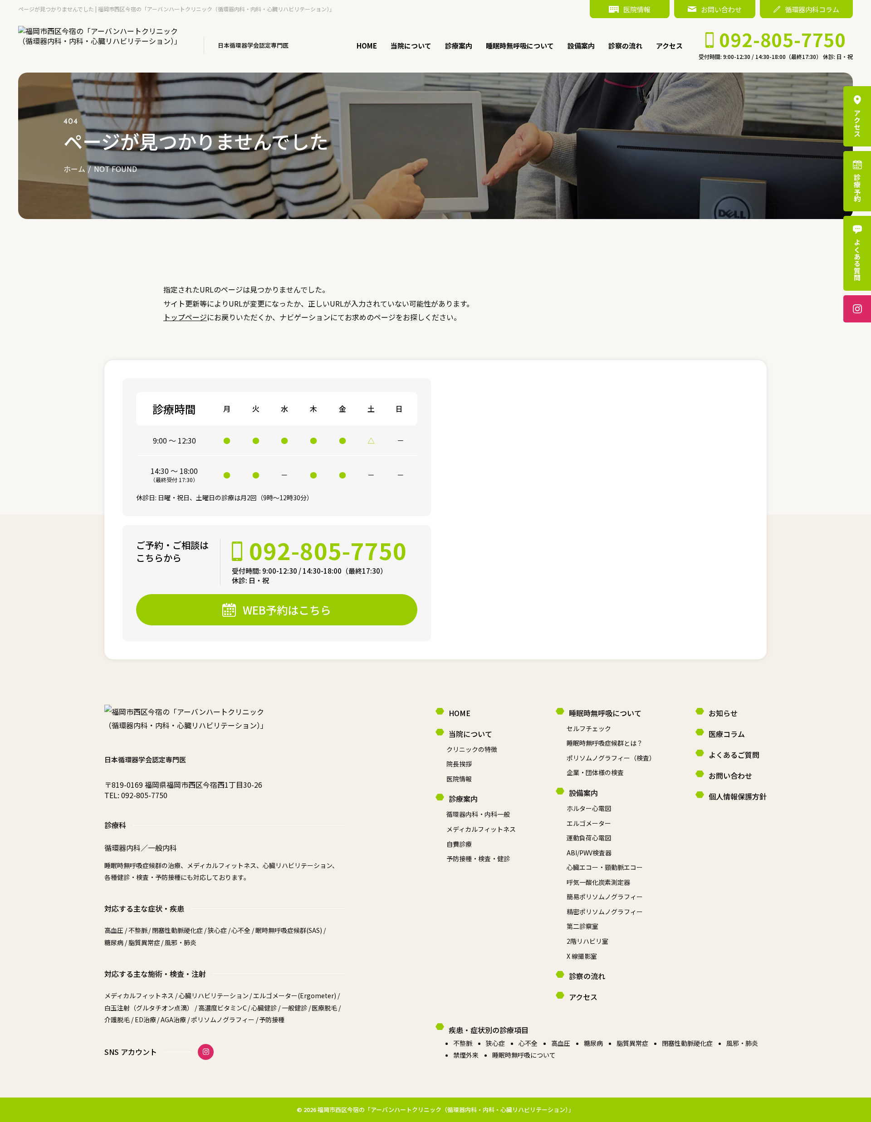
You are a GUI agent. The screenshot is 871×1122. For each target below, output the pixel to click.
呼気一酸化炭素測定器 (598, 882)
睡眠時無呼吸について (520, 45)
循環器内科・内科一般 (478, 814)
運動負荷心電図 (589, 837)
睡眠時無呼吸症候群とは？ (605, 742)
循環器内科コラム (812, 9)
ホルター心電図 (589, 808)
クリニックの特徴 (471, 749)
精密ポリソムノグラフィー (605, 911)
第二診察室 (582, 926)
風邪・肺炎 (742, 1043)
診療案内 (458, 45)
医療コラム (727, 733)
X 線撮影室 (582, 956)
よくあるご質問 (734, 754)
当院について (411, 45)
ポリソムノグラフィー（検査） (611, 757)
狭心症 (495, 1043)
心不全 (528, 1043)
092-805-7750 (144, 795)
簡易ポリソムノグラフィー (605, 896)
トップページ (185, 317)
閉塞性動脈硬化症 (687, 1043)
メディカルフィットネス (481, 829)
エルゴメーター (589, 823)
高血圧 (560, 1043)
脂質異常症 (632, 1043)
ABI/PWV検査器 (589, 852)
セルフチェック (589, 728)
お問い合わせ (721, 9)
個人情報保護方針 (738, 796)
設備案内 (581, 45)
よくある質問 (857, 260)
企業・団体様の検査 (595, 772)
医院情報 (637, 9)
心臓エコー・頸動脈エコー (605, 867)
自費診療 (459, 844)
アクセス (669, 45)
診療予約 (857, 188)
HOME (367, 45)
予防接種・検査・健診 (478, 858)
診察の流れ (625, 45)
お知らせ (723, 712)
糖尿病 (593, 1043)
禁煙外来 (466, 1054)
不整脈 (462, 1043)
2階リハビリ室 (587, 941)
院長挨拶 (459, 763)
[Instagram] (206, 1052)
